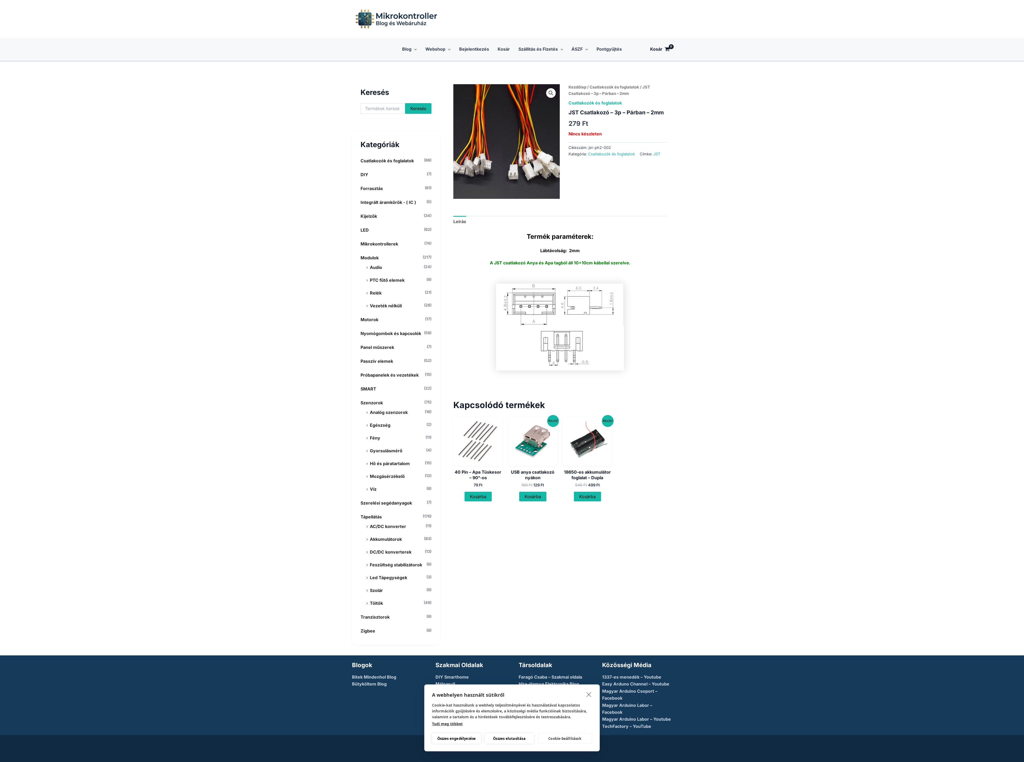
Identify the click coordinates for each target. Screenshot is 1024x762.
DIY (364, 174)
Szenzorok (372, 402)
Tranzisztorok (375, 617)
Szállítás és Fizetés (538, 49)
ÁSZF (577, 49)
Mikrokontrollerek (379, 244)
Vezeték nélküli (386, 305)
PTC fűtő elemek (387, 280)
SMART (368, 389)
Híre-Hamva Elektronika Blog (549, 684)
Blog (406, 49)
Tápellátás (371, 516)
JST (656, 154)
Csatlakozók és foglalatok (387, 160)
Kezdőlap (577, 87)
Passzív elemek (377, 361)
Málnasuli (445, 684)
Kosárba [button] (478, 496)
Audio (376, 267)
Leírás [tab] (459, 221)
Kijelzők (369, 216)
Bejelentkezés (474, 49)
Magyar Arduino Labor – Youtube (636, 719)
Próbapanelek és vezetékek (390, 375)
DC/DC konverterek (390, 552)
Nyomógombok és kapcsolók (391, 333)
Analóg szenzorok (389, 412)
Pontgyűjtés (609, 49)
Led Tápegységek (388, 577)
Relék (376, 293)
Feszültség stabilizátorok (396, 564)
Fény (375, 438)
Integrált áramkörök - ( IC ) (388, 202)
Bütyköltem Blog (369, 684)
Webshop (435, 49)
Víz (373, 489)
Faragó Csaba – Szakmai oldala (550, 677)
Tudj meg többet (447, 723)
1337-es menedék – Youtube (631, 677)
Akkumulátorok (386, 539)
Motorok (369, 319)
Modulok (370, 257)
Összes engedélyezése (456, 738)
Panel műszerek (377, 347)
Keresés (418, 108)
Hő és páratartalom (390, 463)
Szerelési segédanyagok (386, 503)
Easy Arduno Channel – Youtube (635, 684)
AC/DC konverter (388, 526)
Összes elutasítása (509, 738)
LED (365, 230)
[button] (414, 49)
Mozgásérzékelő (387, 476)
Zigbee (368, 631)
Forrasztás (372, 188)
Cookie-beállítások (564, 738)
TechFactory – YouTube (626, 726)
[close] (589, 694)
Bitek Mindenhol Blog (374, 677)
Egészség (380, 425)
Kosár (504, 49)
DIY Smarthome (452, 677)
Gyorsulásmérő (386, 450)
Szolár (376, 590)
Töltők (376, 603)
